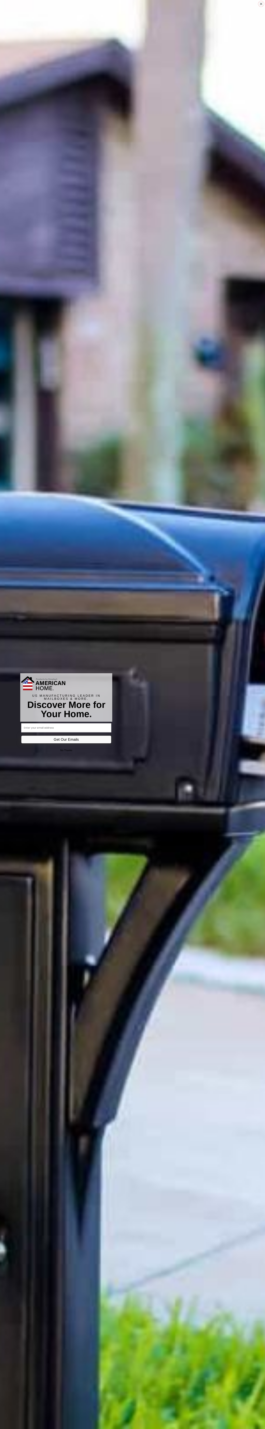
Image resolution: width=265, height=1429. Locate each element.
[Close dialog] (261, 4)
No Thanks (66, 750)
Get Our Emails (66, 739)
